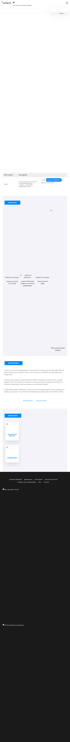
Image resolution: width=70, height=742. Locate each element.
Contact (46, 482)
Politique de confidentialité (27, 482)
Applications (28, 479)
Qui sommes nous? (51, 479)
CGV (39, 482)
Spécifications (28, 401)
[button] (54, 180)
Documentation (41, 401)
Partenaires (38, 479)
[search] (59, 13)
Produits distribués (15, 479)
